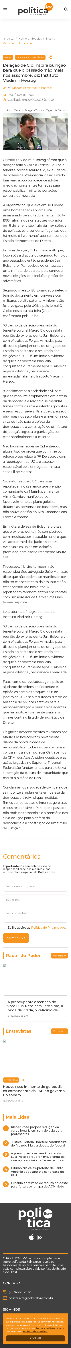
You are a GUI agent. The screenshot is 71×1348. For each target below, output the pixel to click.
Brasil (7, 57)
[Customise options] (66, 9)
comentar (16, 938)
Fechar (35, 1338)
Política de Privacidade (48, 927)
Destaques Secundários (30, 57)
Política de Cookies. (35, 1331)
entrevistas (11, 1080)
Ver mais (58, 955)
